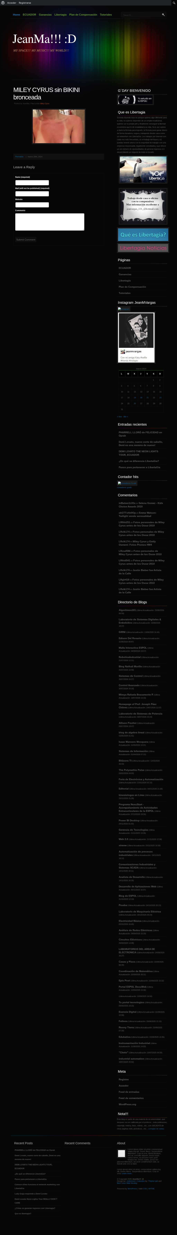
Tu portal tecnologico (131, 1002)
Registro (124, 1079)
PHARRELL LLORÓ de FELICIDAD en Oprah (35, 1150)
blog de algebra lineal (131, 732)
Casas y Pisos (127, 961)
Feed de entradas (129, 1091)
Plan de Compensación (83, 14)
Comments (20, 210)
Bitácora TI (125, 760)
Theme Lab (153, 1181)
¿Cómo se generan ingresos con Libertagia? (35, 1208)
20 (141, 398)
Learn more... (127, 1173)
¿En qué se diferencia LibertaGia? (139, 461)
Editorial (124, 788)
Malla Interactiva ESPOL (133, 647)
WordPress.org (127, 1104)
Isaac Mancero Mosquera (133, 741)
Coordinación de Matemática (136, 971)
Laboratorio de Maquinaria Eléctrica (140, 911)
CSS (145, 1189)
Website (18, 199)
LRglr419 (124, 579)
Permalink (19, 157)
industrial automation (131, 1058)
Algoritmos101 (127, 610)
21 (148, 398)
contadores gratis (124, 487)
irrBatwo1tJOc (127, 503)
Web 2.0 (123, 839)
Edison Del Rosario (130, 638)
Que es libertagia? (23, 1214)
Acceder (123, 1085)
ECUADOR (29, 14)
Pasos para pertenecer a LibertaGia (139, 467)
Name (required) (22, 177)
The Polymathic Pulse (131, 770)
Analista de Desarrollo (132, 877)
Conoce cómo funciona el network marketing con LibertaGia (37, 1186)
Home (16, 14)
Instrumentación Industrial (134, 1043)
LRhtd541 (124, 560)
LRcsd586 (125, 551)
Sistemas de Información (133, 751)
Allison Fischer (128, 723)
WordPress (132, 1189)
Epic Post (124, 980)
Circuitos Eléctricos (130, 939)
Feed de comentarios (131, 1098)
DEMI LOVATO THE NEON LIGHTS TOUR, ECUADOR (33, 1166)
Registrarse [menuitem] (25, 2)
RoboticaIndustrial (130, 657)
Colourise (141, 1181)
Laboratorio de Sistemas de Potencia (140, 713)
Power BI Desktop (129, 820)
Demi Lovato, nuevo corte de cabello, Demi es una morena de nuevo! (37, 1157)
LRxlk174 (124, 531)
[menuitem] (3, 3)
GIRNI (122, 632)
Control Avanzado (129, 685)
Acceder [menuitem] (11, 2)
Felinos (123, 1021)
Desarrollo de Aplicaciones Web (137, 886)
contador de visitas (156, 1129)
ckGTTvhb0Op (127, 512)
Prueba (123, 905)
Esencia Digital (127, 1011)
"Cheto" (123, 1052)
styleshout (131, 1181)
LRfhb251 (124, 522)
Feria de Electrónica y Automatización (141, 779)
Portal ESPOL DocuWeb (133, 986)
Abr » (125, 417)
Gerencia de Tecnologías (133, 829)
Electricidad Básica (130, 921)
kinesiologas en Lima (131, 795)
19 (135, 398)
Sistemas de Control (131, 676)
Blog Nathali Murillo (130, 666)
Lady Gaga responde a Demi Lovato (31, 1194)
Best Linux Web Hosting (127, 1183)
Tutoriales (106, 14)
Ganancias (45, 14)
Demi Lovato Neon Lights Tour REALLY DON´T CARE (36, 1201)
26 (135, 403)
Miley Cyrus (44, 103)
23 (160, 398)
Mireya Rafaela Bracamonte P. (136, 694)
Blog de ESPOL (128, 895)
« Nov (119, 417)
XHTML (151, 1189)
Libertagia (60, 14)
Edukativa (125, 1037)
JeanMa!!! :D (44, 38)
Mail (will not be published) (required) (32, 188)
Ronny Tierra (126, 1027)
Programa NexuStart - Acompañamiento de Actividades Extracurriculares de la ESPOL (138, 807)
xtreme (123, 845)
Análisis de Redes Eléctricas (135, 930)
